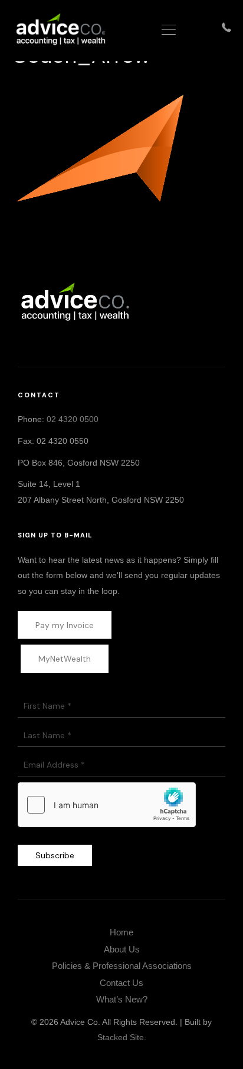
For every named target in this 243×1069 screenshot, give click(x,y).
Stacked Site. (121, 1037)
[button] (95, 338)
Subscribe (54, 855)
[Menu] (168, 31)
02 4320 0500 (72, 419)
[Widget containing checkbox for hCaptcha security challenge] (107, 804)
